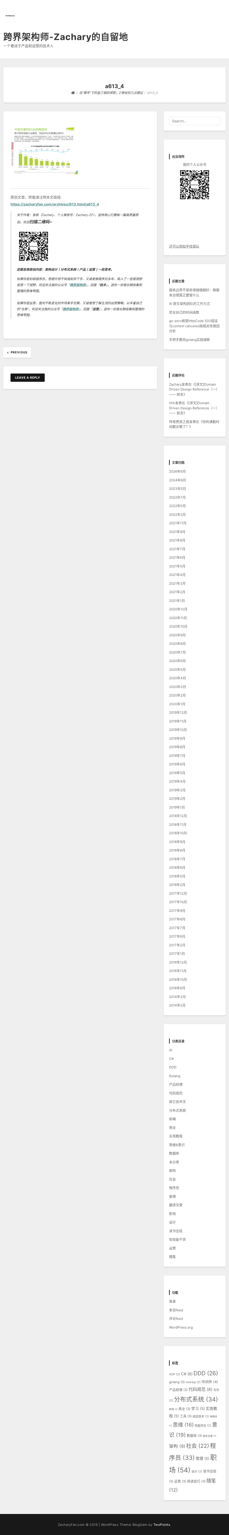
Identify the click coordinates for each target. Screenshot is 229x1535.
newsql (193, 1382)
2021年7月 (177, 549)
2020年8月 (177, 643)
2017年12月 (178, 893)
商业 (172, 1127)
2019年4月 (177, 781)
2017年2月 (177, 945)
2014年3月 (177, 997)
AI (170, 1050)
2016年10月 (178, 979)
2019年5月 (177, 773)
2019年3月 (177, 790)
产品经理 (175, 1084)
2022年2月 (177, 514)
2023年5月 (177, 488)
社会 (172, 1179)
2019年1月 (177, 807)
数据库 (174, 1153)
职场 (172, 1214)
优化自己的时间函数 (184, 312)
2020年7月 (177, 652)
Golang (174, 1076)
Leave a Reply (27, 377)
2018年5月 (177, 876)
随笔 (172, 1257)
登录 (172, 1301)
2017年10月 (178, 902)
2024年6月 (177, 480)
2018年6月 (177, 867)
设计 (172, 1222)
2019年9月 (177, 738)
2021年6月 (177, 557)
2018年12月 (178, 816)
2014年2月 (177, 1005)
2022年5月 (177, 506)
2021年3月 (177, 583)
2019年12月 (178, 712)
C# (171, 1059)
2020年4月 (177, 678)
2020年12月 (178, 609)
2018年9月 (177, 842)
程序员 (174, 1188)
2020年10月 (178, 626)
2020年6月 (177, 661)
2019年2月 (177, 798)
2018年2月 (177, 885)
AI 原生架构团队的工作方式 (189, 303)
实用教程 (175, 1136)
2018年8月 (177, 850)
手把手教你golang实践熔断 (189, 340)
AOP (174, 1374)
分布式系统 (177, 1110)
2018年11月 (178, 824)
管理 (172, 1196)
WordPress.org (181, 1327)
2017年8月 (177, 919)
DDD (172, 1067)
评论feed (176, 1318)
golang (177, 1382)
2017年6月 (177, 936)
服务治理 (209, 1436)
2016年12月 (178, 962)
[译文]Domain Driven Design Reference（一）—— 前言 (194, 389)
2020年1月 (177, 704)
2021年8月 (177, 540)
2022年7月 (177, 497)
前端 (172, 1119)
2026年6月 (177, 471)
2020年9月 (177, 635)
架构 (172, 1170)
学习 (198, 1408)
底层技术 (201, 1416)
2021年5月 (177, 566)
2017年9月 (177, 911)
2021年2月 (177, 592)
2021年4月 (177, 575)
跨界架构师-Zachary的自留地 (65, 36)
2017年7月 (177, 928)
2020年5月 (177, 669)
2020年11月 (178, 618)
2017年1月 (177, 953)
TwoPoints (161, 1525)
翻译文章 (175, 1205)
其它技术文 (177, 1102)
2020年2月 (177, 695)
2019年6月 (177, 764)
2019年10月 (178, 730)
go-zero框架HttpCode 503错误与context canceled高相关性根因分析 (194, 326)
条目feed (176, 1310)
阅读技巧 (196, 1481)
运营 (172, 1248)
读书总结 (175, 1231)
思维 (183, 1425)
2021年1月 (177, 601)
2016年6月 (177, 988)
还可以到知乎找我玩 (184, 246)
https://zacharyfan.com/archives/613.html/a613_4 (55, 204)
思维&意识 (177, 1145)
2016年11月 (178, 971)
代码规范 (175, 1093)
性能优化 (203, 1425)
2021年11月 (178, 523)
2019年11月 (178, 721)
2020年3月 (177, 687)
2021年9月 (177, 532)
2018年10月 (178, 833)
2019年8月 (177, 747)
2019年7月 (177, 756)
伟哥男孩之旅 (179, 422)
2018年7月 (177, 859)
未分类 (174, 1162)
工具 (186, 1416)
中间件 (209, 1382)
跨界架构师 (78, 285)
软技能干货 (177, 1239)
